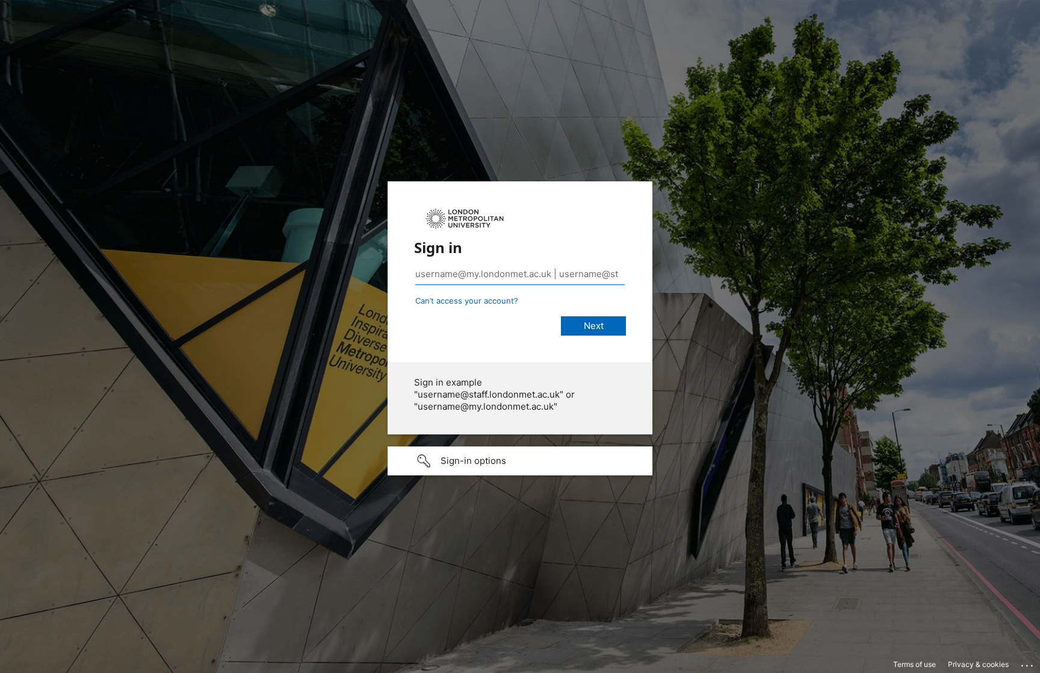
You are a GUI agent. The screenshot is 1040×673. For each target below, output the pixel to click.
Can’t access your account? (466, 300)
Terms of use (914, 664)
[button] (520, 460)
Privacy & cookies (978, 664)
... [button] (1028, 663)
